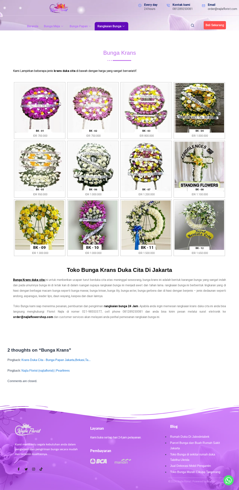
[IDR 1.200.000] (146, 166)
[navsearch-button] (192, 26)
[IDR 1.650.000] (199, 225)
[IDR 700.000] (39, 108)
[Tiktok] (41, 469)
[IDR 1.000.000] (199, 108)
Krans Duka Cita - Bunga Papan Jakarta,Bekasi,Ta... (56, 360)
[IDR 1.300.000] (39, 225)
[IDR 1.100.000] (199, 166)
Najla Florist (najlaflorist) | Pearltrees (45, 370)
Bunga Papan (79, 26)
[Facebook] (18, 469)
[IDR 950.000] (39, 166)
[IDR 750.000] (93, 108)
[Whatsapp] (229, 480)
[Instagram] (33, 469)
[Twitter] (26, 469)
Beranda (32, 26)
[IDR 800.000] (146, 108)
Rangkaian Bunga (109, 26)
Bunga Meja (52, 26)
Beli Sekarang (215, 25)
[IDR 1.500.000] (146, 225)
